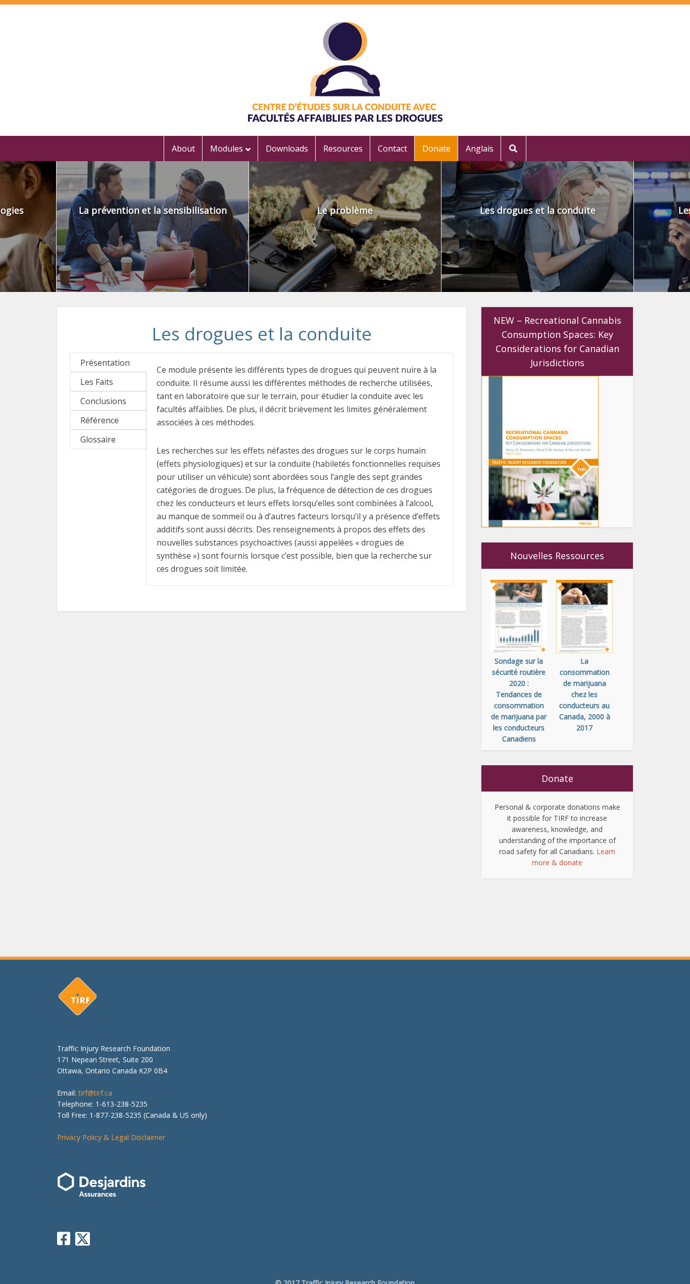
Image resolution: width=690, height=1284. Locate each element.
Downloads (287, 148)
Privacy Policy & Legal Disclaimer (111, 1137)
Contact (392, 148)
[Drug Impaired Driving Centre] (345, 72)
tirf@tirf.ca (95, 1093)
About (183, 148)
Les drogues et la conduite (538, 210)
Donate (436, 148)
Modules (226, 148)
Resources (343, 148)
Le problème (345, 210)
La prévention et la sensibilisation (153, 210)
